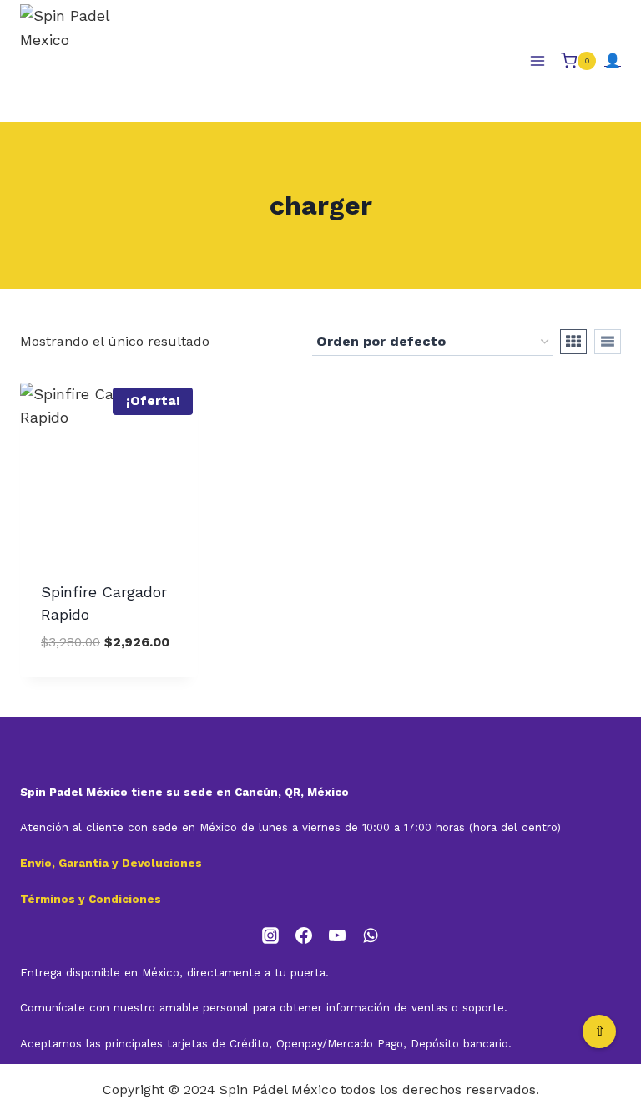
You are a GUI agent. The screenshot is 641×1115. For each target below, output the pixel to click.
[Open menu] (537, 60)
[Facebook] (303, 935)
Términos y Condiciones (90, 899)
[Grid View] (573, 341)
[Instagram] (270, 935)
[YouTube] (337, 935)
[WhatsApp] (370, 935)
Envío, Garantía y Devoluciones (111, 863)
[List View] (607, 341)
